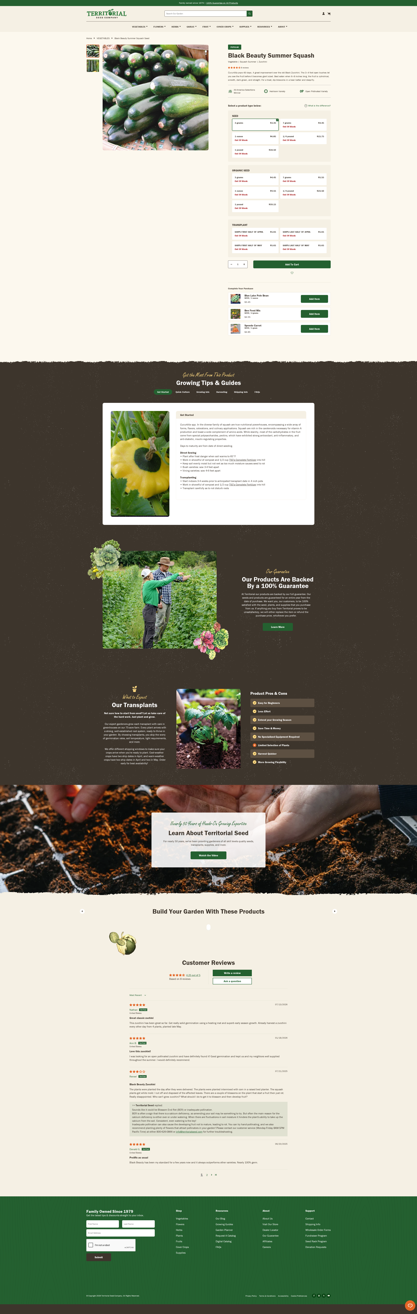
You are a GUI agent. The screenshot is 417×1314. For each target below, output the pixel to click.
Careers (267, 1247)
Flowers (180, 1224)
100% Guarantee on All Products (222, 2)
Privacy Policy (251, 1296)
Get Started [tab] (163, 391)
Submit (99, 1257)
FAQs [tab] (257, 391)
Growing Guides (224, 1224)
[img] (137, 1004)
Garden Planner (224, 1230)
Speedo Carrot (252, 325)
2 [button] (207, 1175)
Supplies (181, 1252)
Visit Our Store (270, 1224)
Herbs (179, 1230)
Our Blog (220, 1218)
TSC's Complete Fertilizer (242, 459)
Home (89, 38)
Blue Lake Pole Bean (256, 295)
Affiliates (267, 1241)
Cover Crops (182, 1247)
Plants (179, 1235)
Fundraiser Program (316, 1235)
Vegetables (182, 1218)
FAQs (218, 1247)
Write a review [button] (232, 973)
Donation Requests (315, 1247)
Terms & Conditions (267, 1296)
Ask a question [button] (232, 981)
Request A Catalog (226, 1235)
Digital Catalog (223, 1241)
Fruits (179, 1241)
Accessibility (283, 1296)
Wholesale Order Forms (318, 1230)
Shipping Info (312, 1224)
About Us (268, 1218)
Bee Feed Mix (252, 310)
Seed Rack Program (316, 1241)
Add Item (314, 299)
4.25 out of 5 (193, 975)
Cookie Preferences (299, 1296)
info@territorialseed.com (189, 1131)
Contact (309, 1218)
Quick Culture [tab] (183, 391)
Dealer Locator (270, 1230)
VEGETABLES (103, 38)
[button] (234, 67)
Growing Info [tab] (202, 391)
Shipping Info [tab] (241, 391)
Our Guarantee (271, 1235)
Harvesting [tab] (221, 391)
